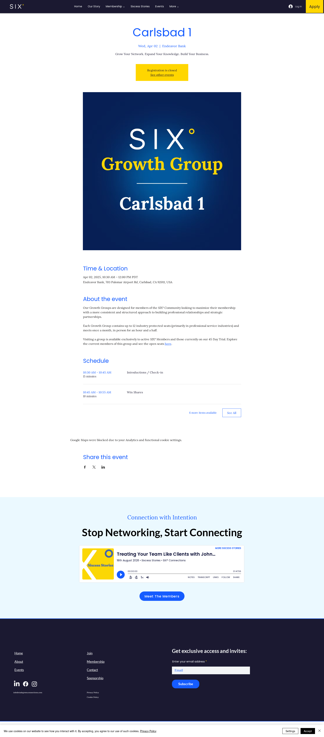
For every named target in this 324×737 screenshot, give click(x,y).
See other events (162, 75)
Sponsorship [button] (95, 678)
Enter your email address (188, 661)
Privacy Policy (148, 731)
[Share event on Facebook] (85, 467)
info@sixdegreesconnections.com (27, 692)
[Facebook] (25, 683)
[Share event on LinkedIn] (103, 467)
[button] (89, 653)
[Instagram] (34, 683)
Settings (290, 731)
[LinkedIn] (16, 683)
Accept (308, 731)
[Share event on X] (94, 467)
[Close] (319, 731)
